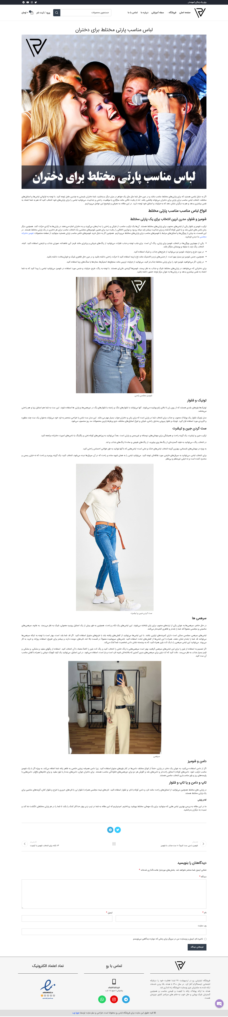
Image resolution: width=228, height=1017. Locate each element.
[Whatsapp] (102, 999)
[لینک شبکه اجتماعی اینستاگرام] (32, 2)
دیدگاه (202, 877)
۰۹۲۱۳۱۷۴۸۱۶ (114, 988)
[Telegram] (126, 999)
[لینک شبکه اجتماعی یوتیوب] (28, 2)
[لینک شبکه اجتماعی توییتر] (36, 2)
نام (204, 913)
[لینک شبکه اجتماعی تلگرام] (24, 2)
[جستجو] (56, 12)
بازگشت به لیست (114, 844)
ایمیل (109, 913)
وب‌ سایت (202, 926)
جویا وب (75, 1013)
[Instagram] (114, 999)
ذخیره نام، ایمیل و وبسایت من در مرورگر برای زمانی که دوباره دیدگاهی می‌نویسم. (168, 939)
